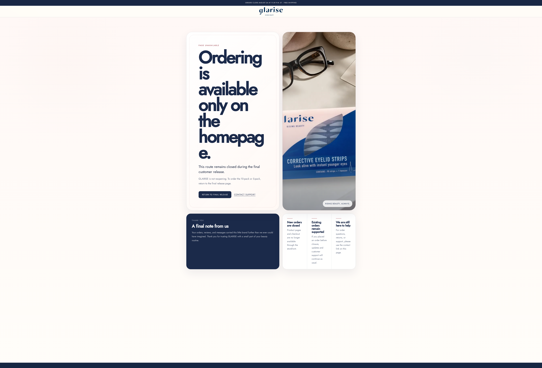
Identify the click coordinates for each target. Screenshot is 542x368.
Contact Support (244, 194)
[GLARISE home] (271, 11)
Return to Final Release (215, 194)
